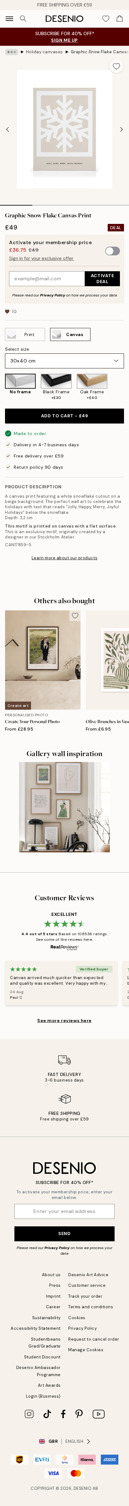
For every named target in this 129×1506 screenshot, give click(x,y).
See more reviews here (64, 1020)
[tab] (16, 203)
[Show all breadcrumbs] (11, 52)
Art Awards (49, 1385)
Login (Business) (43, 1396)
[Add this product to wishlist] (116, 65)
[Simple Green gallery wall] (64, 807)
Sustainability (46, 1317)
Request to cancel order (93, 1339)
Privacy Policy (52, 295)
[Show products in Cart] (119, 18)
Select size (17, 349)
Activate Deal (102, 278)
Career (53, 1306)
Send (64, 1233)
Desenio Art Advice (88, 1274)
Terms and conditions (90, 1306)
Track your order (85, 1296)
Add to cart (64, 416)
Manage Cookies (85, 1349)
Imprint (53, 1296)
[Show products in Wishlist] (106, 18)
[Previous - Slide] (8, 129)
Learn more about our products (64, 558)
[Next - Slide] (121, 129)
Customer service (87, 1285)
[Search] (23, 18)
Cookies (76, 1317)
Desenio (83, 1488)
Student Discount (42, 1357)
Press (55, 1285)
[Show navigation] (9, 18)
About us (51, 1274)
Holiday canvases (44, 51)
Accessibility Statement (36, 1328)
